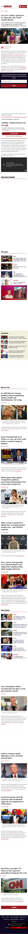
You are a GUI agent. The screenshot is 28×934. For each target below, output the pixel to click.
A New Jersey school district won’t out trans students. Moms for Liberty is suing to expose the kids (19, 650)
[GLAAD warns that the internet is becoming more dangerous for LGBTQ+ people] (4, 356)
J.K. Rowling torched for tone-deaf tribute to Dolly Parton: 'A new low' (19, 618)
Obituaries (15, 654)
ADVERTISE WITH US (23, 917)
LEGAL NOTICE (14, 921)
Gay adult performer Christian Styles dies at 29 (19, 657)
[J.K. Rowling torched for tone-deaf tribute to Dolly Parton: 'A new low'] (6, 617)
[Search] (17, 6)
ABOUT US (7, 917)
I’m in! (14, 85)
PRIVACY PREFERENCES (14, 919)
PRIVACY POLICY (6, 919)
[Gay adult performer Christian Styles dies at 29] (6, 656)
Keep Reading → (5, 430)
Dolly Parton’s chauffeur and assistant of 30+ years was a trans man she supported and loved (20, 626)
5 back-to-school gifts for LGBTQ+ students (19, 283)
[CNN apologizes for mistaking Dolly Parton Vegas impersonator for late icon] (6, 274)
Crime (14, 256)
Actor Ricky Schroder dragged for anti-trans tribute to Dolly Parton (18, 641)
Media (6, 11)
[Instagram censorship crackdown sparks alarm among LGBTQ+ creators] (4, 351)
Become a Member (14, 133)
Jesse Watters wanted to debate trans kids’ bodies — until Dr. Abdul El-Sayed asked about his (18, 338)
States (14, 646)
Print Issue (15, 280)
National (15, 265)
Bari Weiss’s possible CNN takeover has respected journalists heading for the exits (14, 870)
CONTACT (3, 917)
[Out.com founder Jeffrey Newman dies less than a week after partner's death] (14, 703)
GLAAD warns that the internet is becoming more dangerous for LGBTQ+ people (16, 357)
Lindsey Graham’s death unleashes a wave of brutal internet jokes (11, 755)
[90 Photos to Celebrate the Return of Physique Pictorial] (4, 346)
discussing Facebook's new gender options (11, 55)
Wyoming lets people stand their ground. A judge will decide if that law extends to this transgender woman (19, 260)
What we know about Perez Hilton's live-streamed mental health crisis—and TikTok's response (13, 526)
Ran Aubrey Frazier (8, 46)
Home (2, 11)
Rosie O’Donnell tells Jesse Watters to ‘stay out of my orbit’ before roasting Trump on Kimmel (13, 440)
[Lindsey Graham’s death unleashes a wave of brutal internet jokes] (14, 770)
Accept (18, 927)
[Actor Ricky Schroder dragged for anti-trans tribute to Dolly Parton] (6, 640)
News (14, 272)
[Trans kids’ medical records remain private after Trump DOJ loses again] (6, 632)
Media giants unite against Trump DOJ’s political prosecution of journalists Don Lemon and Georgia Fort (13, 480)
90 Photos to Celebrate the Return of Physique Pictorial (17, 346)
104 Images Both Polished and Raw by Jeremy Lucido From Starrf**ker (18, 342)
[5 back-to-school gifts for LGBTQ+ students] (6, 282)
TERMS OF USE (21, 919)
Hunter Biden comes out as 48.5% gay (19, 267)
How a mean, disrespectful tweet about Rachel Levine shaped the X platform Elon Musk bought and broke (12, 565)
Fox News (19, 464)
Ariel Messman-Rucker (5, 760)
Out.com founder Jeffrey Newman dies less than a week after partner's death (13, 688)
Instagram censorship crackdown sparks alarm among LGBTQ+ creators (17, 352)
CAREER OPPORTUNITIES (14, 917)
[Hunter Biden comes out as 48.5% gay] (6, 266)
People (14, 614)
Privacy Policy (12, 925)
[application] (14, 292)
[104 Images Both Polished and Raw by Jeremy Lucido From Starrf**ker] (4, 342)
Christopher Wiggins (5, 446)
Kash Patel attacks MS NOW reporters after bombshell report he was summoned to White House (12, 800)
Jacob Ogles (4, 402)
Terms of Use (19, 925)
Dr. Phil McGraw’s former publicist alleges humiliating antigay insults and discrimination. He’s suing (12, 396)
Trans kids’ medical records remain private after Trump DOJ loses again (20, 634)
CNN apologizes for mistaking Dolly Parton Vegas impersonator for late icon (20, 275)
